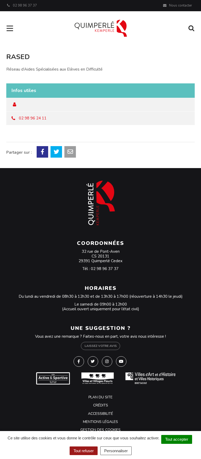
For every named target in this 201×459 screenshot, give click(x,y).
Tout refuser (84, 451)
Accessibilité (100, 413)
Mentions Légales (100, 421)
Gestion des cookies (100, 429)
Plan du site (100, 397)
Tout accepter (176, 439)
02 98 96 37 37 (105, 268)
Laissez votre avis (101, 346)
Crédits (100, 405)
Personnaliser (116, 451)
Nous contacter (180, 5)
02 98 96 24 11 (33, 118)
